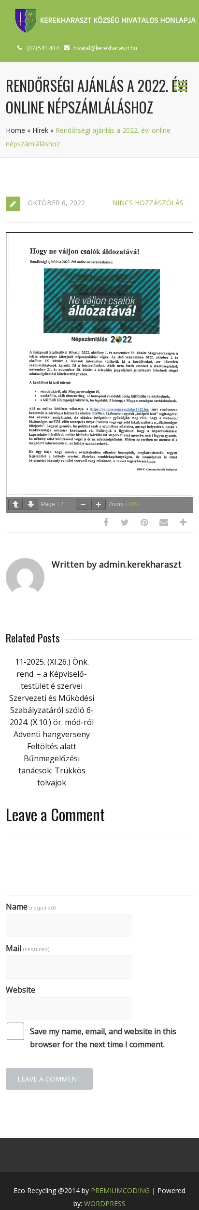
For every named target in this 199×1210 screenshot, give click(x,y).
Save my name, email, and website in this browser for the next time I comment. (103, 1038)
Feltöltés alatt (51, 746)
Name (31, 906)
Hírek (40, 130)
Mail (27, 948)
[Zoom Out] (83, 504)
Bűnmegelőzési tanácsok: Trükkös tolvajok (51, 770)
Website (20, 989)
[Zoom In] (98, 504)
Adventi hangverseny (52, 734)
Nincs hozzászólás (148, 202)
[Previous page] (15, 504)
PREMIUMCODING (120, 1190)
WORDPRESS (105, 1203)
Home (15, 130)
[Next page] (31, 504)
